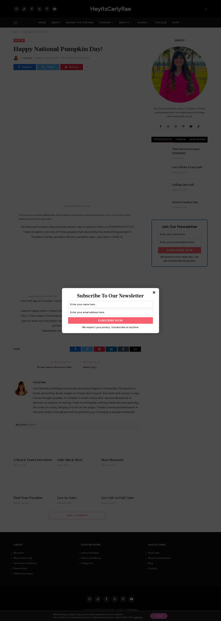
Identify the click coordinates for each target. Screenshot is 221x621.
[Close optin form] (155, 293)
